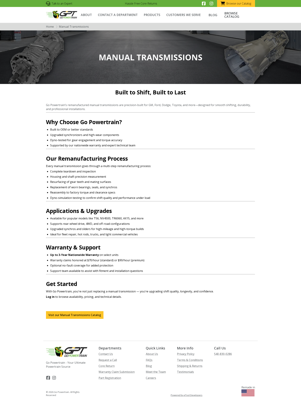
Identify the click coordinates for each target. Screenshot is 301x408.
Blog (149, 366)
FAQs (149, 360)
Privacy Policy (185, 354)
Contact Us (106, 354)
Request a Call (108, 360)
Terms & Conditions (190, 360)
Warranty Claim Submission (117, 372)
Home (50, 27)
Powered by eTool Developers (186, 395)
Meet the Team (156, 372)
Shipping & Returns (189, 366)
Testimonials (185, 372)
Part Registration (110, 378)
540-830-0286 (223, 354)
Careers (151, 378)
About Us (152, 354)
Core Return (107, 366)
